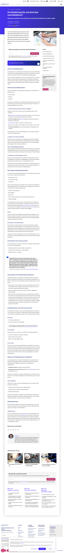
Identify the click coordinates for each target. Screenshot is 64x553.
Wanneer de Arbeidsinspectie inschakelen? (47, 68)
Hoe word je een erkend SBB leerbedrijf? (13, 494)
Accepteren (42, 548)
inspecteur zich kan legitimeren (31, 326)
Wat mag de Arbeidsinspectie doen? (48, 56)
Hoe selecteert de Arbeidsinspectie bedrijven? (48, 61)
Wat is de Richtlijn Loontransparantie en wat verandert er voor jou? (49, 506)
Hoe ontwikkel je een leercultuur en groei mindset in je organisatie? (32, 503)
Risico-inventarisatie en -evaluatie (28, 205)
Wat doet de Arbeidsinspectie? (48, 53)
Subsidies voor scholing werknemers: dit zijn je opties (32, 494)
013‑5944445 (52, 532)
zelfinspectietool (25, 413)
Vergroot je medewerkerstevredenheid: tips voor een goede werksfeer (32, 506)
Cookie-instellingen (34, 548)
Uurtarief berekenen (41, 528)
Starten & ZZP (20, 536)
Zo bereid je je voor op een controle (48, 58)
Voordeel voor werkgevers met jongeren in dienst (15, 506)
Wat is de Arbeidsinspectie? (47, 51)
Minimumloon (12, 115)
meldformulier (32, 369)
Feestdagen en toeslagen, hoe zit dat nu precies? (49, 497)
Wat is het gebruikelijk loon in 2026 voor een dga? (48, 503)
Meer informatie (45, 89)
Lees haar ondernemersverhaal (32, 269)
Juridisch (19, 527)
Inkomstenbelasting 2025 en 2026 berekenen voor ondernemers (42, 534)
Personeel (12, 9)
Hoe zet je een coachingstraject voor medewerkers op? (32, 500)
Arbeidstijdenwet (11, 122)
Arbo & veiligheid (17, 9)
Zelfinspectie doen (46, 70)
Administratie (20, 530)
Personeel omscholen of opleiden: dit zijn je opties (32, 497)
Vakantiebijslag (20, 115)
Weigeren (50, 548)
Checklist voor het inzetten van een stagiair (15, 503)
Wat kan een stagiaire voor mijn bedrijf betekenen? (15, 500)
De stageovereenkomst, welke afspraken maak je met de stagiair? (15, 497)
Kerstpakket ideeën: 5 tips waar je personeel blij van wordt (48, 500)
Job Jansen (17, 25)
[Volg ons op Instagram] (5, 551)
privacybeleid (22, 543)
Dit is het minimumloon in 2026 (48, 494)
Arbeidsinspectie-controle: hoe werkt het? (49, 64)
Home (8, 9)
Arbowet (21, 119)
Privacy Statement (24, 56)
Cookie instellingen (60, 550)
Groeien (19, 535)
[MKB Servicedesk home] (8, 525)
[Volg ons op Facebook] (8, 551)
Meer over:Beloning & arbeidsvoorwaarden (46, 490)
